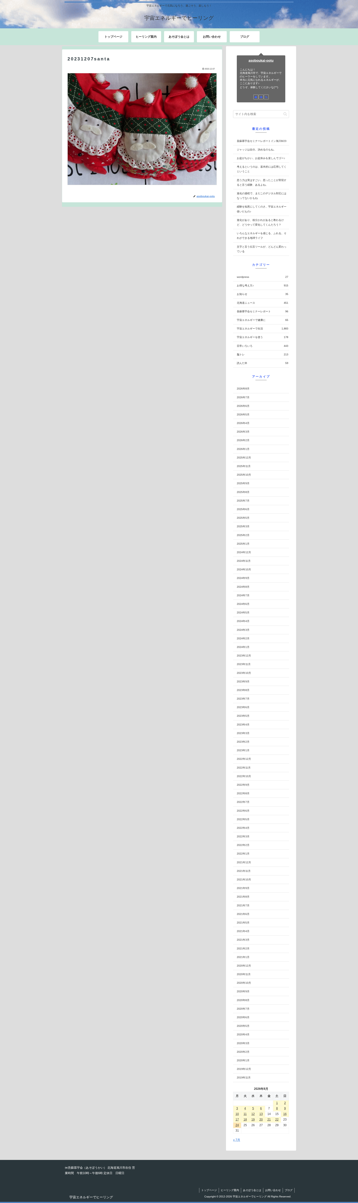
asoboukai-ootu (261, 60)
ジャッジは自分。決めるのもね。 (256, 149)
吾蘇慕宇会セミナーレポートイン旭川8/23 (261, 140)
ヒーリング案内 (230, 1190)
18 (245, 1119)
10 (237, 1114)
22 (277, 1119)
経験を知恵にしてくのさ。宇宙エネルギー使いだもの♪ (261, 209)
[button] (285, 114)
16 (285, 1114)
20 (261, 1119)
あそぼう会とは (252, 1190)
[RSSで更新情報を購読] (266, 97)
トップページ (209, 1190)
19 (253, 1119)
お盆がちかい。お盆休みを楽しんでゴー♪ (261, 158)
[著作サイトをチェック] (255, 97)
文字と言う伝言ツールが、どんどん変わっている (261, 249)
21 (269, 1119)
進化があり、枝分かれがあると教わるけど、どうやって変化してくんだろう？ (260, 222)
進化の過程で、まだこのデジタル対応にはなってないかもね (261, 196)
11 (245, 1114)
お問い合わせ (273, 1190)
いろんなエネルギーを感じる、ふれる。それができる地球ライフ (261, 235)
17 (237, 1119)
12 (253, 1114)
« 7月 (236, 1139)
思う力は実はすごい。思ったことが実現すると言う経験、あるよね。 (261, 182)
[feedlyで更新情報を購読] (261, 97)
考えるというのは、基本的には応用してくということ (261, 169)
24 (237, 1125)
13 (261, 1114)
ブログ (289, 1190)
